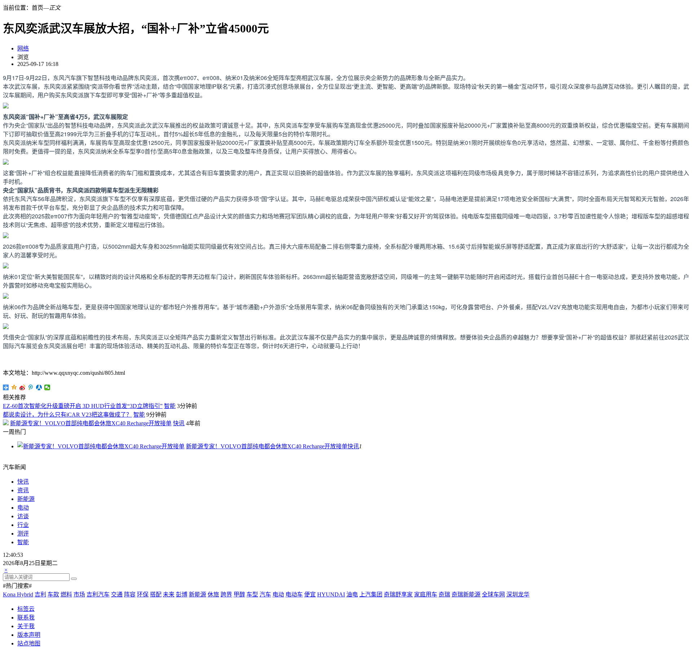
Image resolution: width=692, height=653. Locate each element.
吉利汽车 (98, 594)
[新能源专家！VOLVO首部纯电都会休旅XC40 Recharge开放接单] (101, 446)
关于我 (26, 626)
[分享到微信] (47, 387)
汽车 (265, 594)
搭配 (155, 594)
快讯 (179, 423)
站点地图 (28, 643)
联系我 (26, 617)
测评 (23, 533)
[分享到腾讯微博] (31, 387)
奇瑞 (444, 594)
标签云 (26, 609)
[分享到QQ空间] (14, 387)
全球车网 (493, 594)
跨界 (226, 594)
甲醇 (239, 594)
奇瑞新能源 (466, 594)
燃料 (66, 594)
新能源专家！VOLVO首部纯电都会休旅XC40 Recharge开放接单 (91, 423)
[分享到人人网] (39, 387)
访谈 (23, 516)
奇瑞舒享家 (398, 594)
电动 (23, 508)
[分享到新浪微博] (22, 387)
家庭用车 (425, 594)
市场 (79, 594)
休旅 (213, 594)
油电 (352, 594)
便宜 (310, 594)
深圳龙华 (517, 594)
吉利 (40, 594)
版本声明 (28, 635)
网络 (23, 48)
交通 (117, 594)
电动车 (294, 594)
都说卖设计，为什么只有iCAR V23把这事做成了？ (67, 415)
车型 (252, 594)
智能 (170, 406)
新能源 (26, 499)
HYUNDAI (331, 594)
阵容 (130, 594)
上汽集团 (370, 594)
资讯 (23, 490)
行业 (23, 525)
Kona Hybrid (18, 594)
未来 (168, 594)
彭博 (181, 594)
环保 (142, 594)
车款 (53, 594)
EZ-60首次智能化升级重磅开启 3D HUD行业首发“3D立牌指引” (83, 406)
